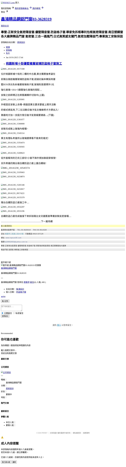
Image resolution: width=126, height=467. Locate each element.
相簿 (8, 47)
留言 (32, 282)
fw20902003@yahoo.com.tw (15, 242)
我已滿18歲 (6, 462)
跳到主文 (5, 26)
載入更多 (5, 301)
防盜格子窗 (21, 292)
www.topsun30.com (13, 238)
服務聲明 (86, 433)
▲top (3, 296)
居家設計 (21, 42)
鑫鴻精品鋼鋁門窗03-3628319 (26, 19)
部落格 (9, 50)
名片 (8, 53)
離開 (14, 462)
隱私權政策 (77, 433)
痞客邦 (27, 282)
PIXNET (44, 433)
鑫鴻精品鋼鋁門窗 (9, 268)
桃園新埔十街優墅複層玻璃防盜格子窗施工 (34, 63)
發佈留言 (5, 316)
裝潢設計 (20, 289)
